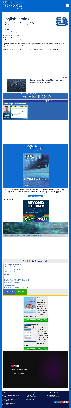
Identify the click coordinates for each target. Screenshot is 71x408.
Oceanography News (31, 392)
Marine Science (30, 399)
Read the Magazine (35, 196)
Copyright (6, 404)
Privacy (6, 405)
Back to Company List (9, 14)
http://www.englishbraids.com (16, 40)
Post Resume (9, 291)
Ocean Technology (31, 395)
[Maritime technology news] (13, 6)
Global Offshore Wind (54, 392)
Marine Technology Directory (11, 399)
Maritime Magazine (53, 398)
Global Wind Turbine (54, 394)
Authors (6, 402)
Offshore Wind (52, 395)
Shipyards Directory (54, 396)
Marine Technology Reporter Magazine (13, 392)
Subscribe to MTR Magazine (11, 394)
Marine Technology (31, 396)
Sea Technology (30, 394)
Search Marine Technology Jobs (35, 261)
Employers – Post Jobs (21, 292)
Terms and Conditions (9, 403)
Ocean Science (30, 398)
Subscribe (35, 320)
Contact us (6, 400)
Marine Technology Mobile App (11, 398)
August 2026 (35, 151)
